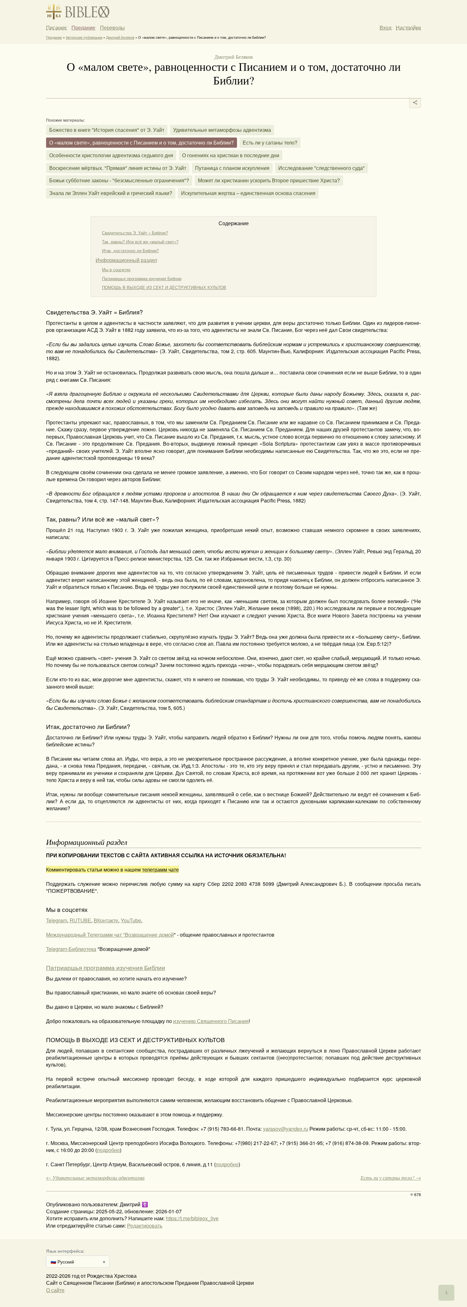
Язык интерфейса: (65, 1250)
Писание (56, 27)
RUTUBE (80, 920)
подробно (108, 1150)
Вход (385, 27)
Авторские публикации (84, 37)
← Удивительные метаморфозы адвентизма (95, 1177)
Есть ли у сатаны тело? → (391, 1177)
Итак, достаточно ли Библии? (130, 250)
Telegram (56, 920)
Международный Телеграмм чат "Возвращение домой (110, 934)
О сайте (55, 1290)
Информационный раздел (126, 260)
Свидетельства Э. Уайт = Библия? (135, 233)
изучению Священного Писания (211, 1021)
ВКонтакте (106, 920)
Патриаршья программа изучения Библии (141, 278)
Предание (83, 27)
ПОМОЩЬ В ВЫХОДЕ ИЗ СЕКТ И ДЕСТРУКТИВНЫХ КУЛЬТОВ (164, 287)
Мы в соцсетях (116, 269)
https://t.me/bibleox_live (192, 1218)
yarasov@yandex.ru (285, 1128)
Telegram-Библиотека (71, 949)
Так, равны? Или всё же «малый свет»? (140, 242)
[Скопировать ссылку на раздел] (41, 311)
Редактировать (144, 1225)
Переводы (112, 27)
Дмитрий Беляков (120, 37)
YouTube (131, 920)
